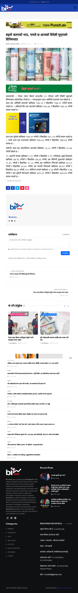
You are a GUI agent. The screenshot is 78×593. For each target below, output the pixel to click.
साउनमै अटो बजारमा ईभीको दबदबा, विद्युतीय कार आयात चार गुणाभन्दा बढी (27, 414)
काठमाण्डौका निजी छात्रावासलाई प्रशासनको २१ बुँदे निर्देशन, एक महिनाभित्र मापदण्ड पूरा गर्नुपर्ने (33, 373)
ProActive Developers (64, 588)
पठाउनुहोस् (65, 253)
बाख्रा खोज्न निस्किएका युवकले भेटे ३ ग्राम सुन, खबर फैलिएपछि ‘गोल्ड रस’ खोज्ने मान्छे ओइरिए (33, 434)
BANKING (10, 401)
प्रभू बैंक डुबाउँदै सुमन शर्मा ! (58, 475)
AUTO (9, 536)
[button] (64, 306)
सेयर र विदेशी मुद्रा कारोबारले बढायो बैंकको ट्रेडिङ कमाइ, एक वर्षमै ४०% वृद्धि (28, 404)
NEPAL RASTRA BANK (13, 44)
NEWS (9, 370)
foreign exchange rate (14, 181)
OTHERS (10, 556)
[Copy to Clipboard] (27, 188)
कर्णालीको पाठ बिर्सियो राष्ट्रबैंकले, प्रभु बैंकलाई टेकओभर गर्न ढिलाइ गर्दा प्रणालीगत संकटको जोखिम (61, 501)
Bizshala (13, 217)
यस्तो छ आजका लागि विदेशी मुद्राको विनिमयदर (22, 274)
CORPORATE (12, 532)
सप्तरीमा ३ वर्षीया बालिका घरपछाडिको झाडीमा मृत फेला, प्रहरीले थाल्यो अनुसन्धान (29, 394)
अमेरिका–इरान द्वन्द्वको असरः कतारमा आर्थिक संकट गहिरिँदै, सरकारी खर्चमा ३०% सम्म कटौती (32, 363)
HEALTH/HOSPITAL (14, 548)
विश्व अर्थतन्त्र (10, 360)
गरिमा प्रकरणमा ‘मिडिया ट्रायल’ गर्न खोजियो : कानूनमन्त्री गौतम (25, 445)
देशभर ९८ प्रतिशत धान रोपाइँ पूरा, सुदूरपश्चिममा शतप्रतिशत (23, 455)
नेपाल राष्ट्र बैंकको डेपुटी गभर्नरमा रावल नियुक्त (54, 338)
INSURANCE (11, 552)
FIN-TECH (11, 544)
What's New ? (12, 540)
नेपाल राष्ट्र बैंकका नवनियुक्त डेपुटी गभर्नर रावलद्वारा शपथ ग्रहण (50, 292)
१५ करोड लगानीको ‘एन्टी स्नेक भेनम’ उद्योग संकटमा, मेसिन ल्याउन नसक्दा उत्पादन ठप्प (31, 424)
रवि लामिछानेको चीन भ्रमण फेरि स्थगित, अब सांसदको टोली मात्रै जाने (26, 384)
